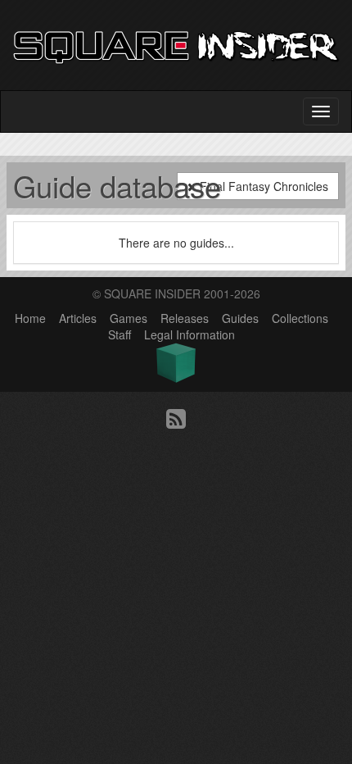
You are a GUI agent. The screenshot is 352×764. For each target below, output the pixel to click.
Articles (78, 318)
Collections (300, 318)
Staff (119, 334)
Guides (240, 318)
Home (30, 318)
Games (128, 318)
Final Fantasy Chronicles (262, 186)
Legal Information (189, 334)
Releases (184, 318)
